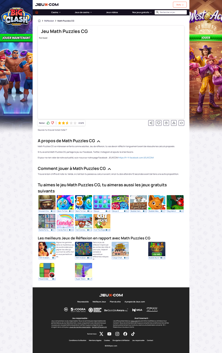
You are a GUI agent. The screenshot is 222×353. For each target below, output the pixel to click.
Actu (178, 4)
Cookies (107, 340)
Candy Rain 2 (63, 230)
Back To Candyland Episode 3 (81, 211)
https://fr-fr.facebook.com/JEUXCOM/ (136, 157)
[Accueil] (36, 12)
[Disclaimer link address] (78, 310)
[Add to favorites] (158, 123)
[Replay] (181, 123)
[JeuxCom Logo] (46, 4)
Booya (96, 211)
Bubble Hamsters (136, 211)
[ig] (117, 334)
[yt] (109, 333)
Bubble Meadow (154, 211)
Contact (150, 340)
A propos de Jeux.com (135, 301)
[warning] (173, 123)
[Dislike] (52, 123)
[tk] (133, 334)
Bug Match (171, 211)
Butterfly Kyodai (44, 230)
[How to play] (166, 123)
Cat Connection (81, 230)
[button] (59, 12)
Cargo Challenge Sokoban (118, 258)
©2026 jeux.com (111, 346)
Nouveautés (83, 301)
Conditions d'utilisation (77, 340)
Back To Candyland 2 (63, 211)
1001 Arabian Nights (81, 258)
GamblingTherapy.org (99, 327)
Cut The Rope (99, 230)
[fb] (125, 334)
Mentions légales (95, 340)
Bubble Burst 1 (154, 258)
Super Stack (81, 279)
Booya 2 (115, 211)
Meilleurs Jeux (99, 301)
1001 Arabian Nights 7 (44, 258)
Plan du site (115, 301)
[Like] (48, 123)
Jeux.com (134, 321)
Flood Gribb (43, 279)
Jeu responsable (138, 340)
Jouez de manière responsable (80, 327)
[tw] (101, 334)
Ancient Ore (44, 211)
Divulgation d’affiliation (121, 340)
